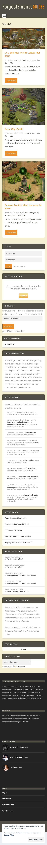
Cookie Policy (9, 835)
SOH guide (28, 460)
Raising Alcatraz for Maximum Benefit (21, 575)
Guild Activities (28, 60)
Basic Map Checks (14, 129)
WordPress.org (7, 811)
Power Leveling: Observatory (15, 518)
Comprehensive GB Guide (16, 424)
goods (30, 485)
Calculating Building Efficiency (17, 524)
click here (16, 689)
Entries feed (6, 798)
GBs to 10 (35, 442)
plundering (22, 422)
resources (11, 487)
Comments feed (8, 804)
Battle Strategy (29, 212)
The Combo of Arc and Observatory (18, 536)
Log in (4, 792)
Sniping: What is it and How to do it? (18, 542)
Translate (21, 666)
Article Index (10, 344)
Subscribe (8, 326)
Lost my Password (19, 266)
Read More (11, 80)
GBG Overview (30, 468)
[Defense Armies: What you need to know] (23, 181)
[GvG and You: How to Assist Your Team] (23, 38)
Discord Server (30, 432)
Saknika (9, 60)
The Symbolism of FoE (15, 559)
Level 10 (10, 422)
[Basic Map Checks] (23, 106)
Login (8, 266)
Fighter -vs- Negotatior (13, 530)
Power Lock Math (31, 495)
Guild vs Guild (16, 215)
